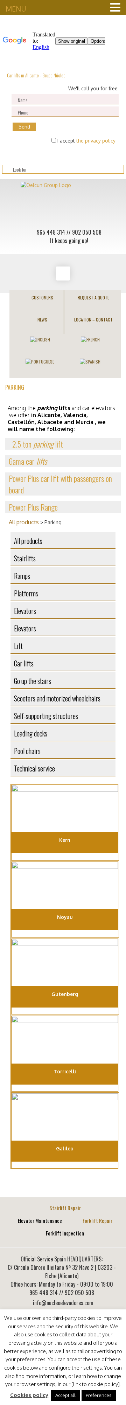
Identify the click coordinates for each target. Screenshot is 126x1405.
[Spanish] (90, 361)
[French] (90, 339)
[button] (63, 444)
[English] (40, 339)
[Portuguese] (40, 361)
